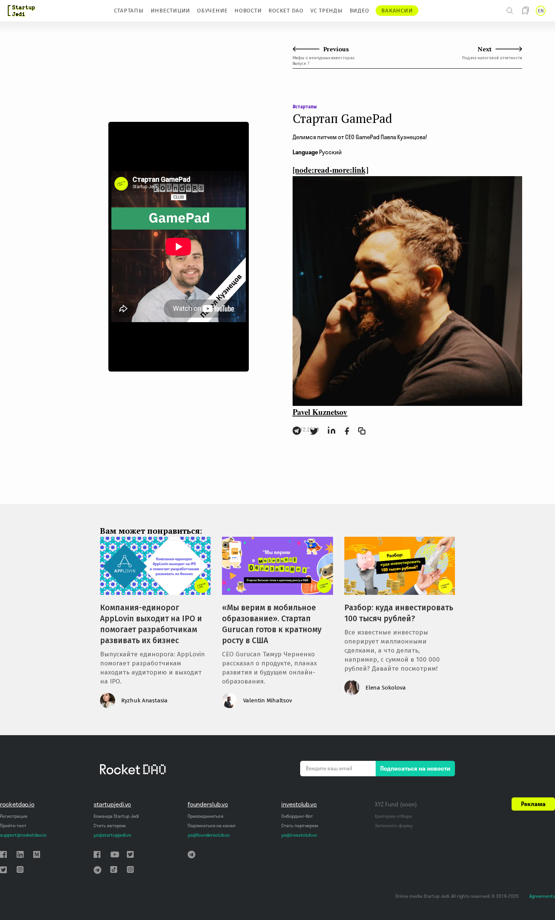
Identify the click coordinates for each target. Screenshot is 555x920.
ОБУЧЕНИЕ (212, 10)
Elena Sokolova (385, 687)
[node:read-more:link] (330, 169)
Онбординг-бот (297, 816)
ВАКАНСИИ (397, 10)
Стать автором (109, 825)
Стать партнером (299, 825)
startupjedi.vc (112, 804)
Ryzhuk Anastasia (144, 700)
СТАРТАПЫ (129, 10)
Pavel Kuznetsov (320, 412)
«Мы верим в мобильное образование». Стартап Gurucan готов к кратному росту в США (272, 624)
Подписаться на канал (212, 825)
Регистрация (13, 816)
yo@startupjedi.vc (112, 835)
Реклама (533, 804)
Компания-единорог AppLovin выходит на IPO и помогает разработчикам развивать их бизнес (151, 624)
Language (305, 152)
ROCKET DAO (286, 10)
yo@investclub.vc (299, 835)
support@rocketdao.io (23, 835)
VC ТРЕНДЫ (326, 10)
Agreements (542, 896)
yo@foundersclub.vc (209, 835)
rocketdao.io (17, 804)
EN (541, 11)
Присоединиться (205, 816)
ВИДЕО (359, 10)
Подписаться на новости (415, 768)
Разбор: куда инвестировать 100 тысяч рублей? (398, 613)
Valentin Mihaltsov (267, 700)
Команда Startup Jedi (116, 816)
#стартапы (305, 106)
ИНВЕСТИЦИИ (171, 10)
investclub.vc (299, 804)
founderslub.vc (208, 804)
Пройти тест (13, 825)
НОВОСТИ (248, 10)
